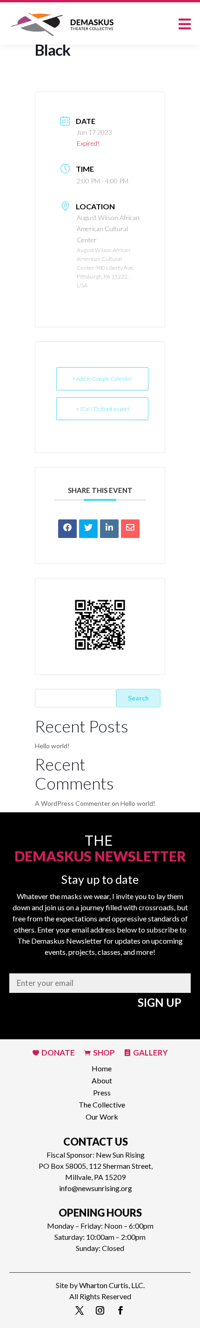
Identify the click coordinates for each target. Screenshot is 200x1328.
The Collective (102, 1103)
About (102, 1079)
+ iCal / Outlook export (102, 408)
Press (102, 1091)
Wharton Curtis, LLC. (112, 1285)
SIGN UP (159, 1002)
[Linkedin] (109, 528)
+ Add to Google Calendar (102, 378)
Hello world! (52, 746)
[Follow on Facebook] (120, 1310)
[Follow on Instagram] (100, 1310)
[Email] (130, 528)
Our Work (102, 1115)
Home (102, 1067)
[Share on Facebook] (67, 528)
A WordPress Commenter (72, 803)
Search (138, 698)
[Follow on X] (79, 1310)
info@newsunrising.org (95, 1188)
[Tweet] (88, 528)
